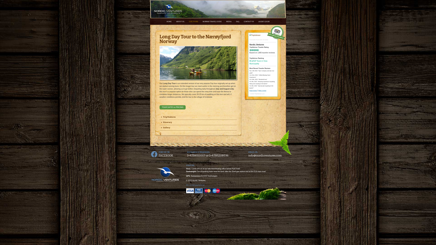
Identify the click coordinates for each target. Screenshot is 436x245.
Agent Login (264, 22)
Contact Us (249, 22)
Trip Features (169, 117)
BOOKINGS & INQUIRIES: (198, 152)
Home (169, 22)
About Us (180, 22)
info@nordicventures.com (265, 155)
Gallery (166, 128)
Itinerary (167, 122)
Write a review (262, 90)
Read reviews (253, 90)
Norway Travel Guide (212, 22)
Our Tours (193, 22)
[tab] (198, 117)
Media (229, 22)
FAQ (237, 22)
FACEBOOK (166, 155)
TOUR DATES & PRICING (172, 107)
